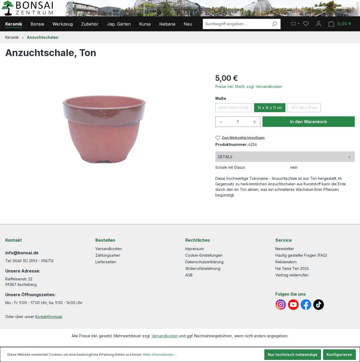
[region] (105, 129)
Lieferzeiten (105, 262)
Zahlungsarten (107, 255)
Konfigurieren (339, 354)
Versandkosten (108, 248)
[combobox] (236, 24)
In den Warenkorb (308, 121)
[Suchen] (274, 24)
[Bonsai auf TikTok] (318, 304)
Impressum (194, 248)
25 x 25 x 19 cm (306, 108)
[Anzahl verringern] (220, 121)
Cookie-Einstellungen (203, 255)
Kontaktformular (48, 316)
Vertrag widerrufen (291, 275)
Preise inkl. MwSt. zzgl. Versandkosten (248, 86)
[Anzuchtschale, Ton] (105, 129)
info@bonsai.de (21, 252)
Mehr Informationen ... (160, 354)
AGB (189, 275)
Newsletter (284, 248)
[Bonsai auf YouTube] (293, 304)
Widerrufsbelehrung (202, 268)
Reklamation (285, 262)
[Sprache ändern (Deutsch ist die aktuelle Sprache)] (295, 23)
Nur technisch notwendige (293, 354)
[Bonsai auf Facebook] (306, 304)
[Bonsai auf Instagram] (280, 304)
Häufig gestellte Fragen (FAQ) (301, 255)
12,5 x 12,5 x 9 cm (235, 108)
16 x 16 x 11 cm (270, 107)
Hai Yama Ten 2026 (292, 268)
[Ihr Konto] (318, 23)
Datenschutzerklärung (204, 262)
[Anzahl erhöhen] (254, 121)
